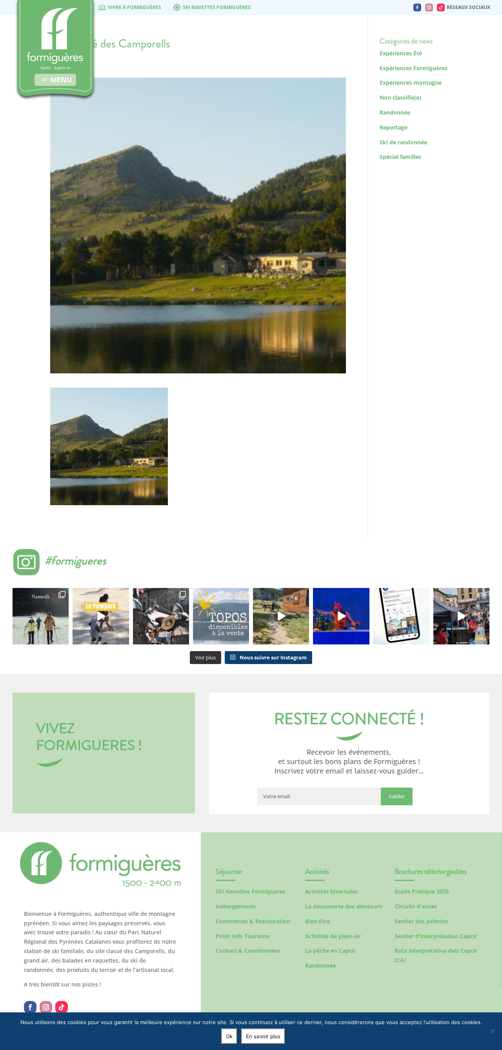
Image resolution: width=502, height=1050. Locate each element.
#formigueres (75, 560)
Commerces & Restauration (253, 921)
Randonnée (395, 112)
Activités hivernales (331, 891)
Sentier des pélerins (421, 921)
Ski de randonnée (403, 142)
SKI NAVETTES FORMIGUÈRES (217, 7)
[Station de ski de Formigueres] (100, 884)
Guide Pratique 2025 (422, 891)
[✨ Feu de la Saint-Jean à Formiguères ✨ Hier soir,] (461, 616)
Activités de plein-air (333, 936)
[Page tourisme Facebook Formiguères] (417, 7)
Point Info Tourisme (243, 936)
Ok (229, 1036)
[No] (492, 1031)
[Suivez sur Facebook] (30, 1007)
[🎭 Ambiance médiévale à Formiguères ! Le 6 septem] (161, 616)
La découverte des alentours (343, 906)
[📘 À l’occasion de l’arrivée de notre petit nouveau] (221, 616)
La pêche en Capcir (330, 950)
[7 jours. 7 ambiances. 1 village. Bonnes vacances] (41, 616)
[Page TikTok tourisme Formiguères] (441, 7)
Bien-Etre (317, 921)
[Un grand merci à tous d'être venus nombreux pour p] (341, 616)
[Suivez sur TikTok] (61, 1007)
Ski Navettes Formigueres (251, 891)
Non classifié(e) (400, 97)
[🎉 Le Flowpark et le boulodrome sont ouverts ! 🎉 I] (101, 616)
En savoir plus (263, 1036)
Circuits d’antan (416, 906)
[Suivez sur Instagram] (46, 1007)
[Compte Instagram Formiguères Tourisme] (429, 7)
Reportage (393, 127)
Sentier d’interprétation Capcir (436, 936)
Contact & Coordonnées (248, 950)
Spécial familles (400, 156)
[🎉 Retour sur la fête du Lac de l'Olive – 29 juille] (281, 616)
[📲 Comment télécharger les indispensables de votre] (401, 616)
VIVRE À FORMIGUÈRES (134, 7)
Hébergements (236, 906)
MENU (61, 79)
